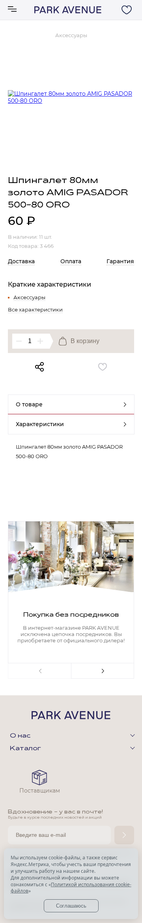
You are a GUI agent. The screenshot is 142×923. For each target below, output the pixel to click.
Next (102, 671)
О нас (20, 736)
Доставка (21, 261)
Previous (39, 671)
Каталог (25, 749)
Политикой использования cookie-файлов (71, 888)
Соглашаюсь (71, 906)
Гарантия (120, 261)
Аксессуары (29, 297)
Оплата (70, 261)
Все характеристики (35, 309)
